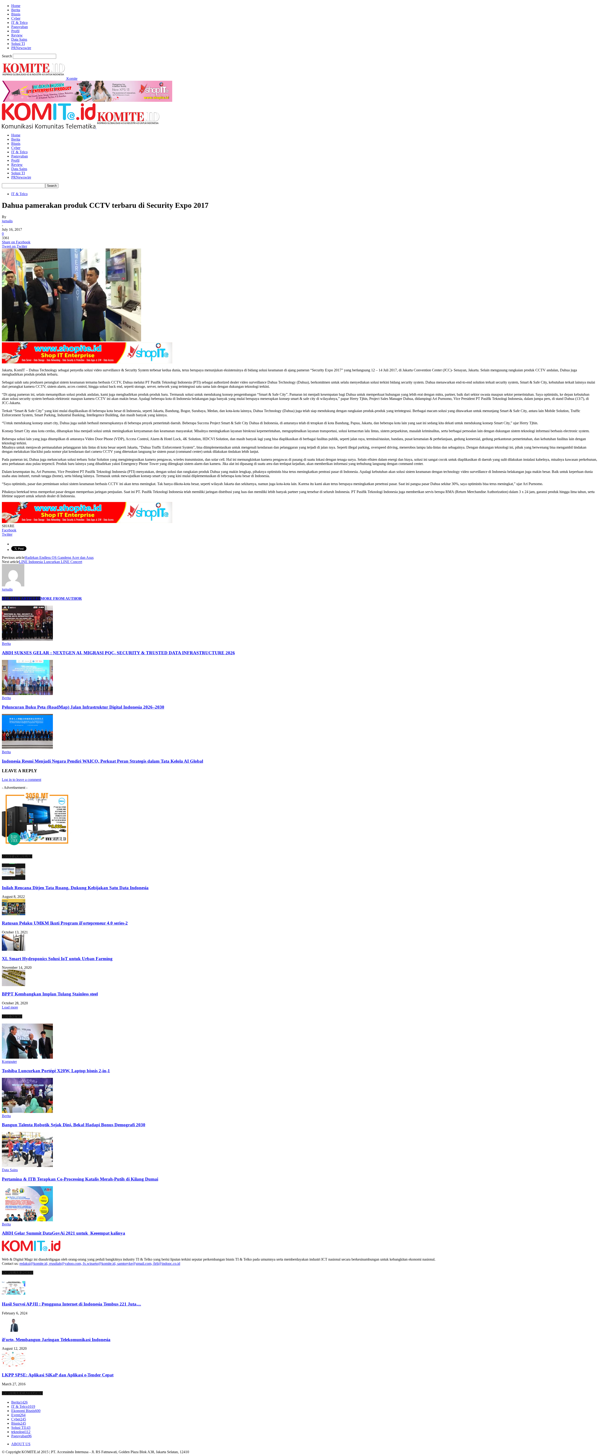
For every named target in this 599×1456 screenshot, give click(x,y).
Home (15, 6)
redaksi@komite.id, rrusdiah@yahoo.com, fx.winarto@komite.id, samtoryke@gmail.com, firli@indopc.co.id (99, 1264)
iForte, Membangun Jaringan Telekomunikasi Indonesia (56, 1339)
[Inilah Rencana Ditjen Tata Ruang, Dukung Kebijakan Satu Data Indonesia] (13, 879)
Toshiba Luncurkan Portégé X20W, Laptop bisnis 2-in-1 (56, 1070)
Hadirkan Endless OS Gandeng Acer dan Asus (59, 558)
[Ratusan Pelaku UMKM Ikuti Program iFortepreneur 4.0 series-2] (13, 914)
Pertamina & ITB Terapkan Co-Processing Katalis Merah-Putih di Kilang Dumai (80, 1179)
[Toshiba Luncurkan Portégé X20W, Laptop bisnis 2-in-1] (27, 1057)
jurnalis (7, 221)
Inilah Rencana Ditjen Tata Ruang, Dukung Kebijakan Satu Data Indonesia (75, 887)
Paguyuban (19, 27)
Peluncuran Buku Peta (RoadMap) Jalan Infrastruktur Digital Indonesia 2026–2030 (83, 707)
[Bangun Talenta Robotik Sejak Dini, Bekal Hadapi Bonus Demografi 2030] (27, 1112)
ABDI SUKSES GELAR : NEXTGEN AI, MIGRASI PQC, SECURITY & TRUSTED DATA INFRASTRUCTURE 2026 (118, 652)
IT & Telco (19, 23)
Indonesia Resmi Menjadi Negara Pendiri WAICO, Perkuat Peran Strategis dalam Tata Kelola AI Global (102, 761)
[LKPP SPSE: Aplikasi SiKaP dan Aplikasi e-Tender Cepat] (13, 1366)
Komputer (9, 1062)
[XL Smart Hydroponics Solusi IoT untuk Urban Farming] (13, 949)
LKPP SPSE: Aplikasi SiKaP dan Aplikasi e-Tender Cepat (57, 1374)
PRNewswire (21, 48)
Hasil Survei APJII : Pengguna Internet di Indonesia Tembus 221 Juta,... (71, 1304)
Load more (10, 1007)
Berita (15, 10)
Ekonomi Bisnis (25, 1411)
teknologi (20, 1432)
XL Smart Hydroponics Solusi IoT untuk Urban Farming (57, 958)
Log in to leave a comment (21, 780)
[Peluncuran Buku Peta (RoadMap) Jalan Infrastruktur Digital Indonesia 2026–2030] (27, 694)
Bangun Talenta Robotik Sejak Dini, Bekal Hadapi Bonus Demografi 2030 (73, 1124)
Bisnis (15, 14)
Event (18, 1415)
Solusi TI (18, 44)
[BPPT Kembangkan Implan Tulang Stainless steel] (13, 985)
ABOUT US (20, 1444)
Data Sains (19, 39)
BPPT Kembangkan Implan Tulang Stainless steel (50, 993)
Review (17, 35)
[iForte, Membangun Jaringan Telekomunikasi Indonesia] (13, 1330)
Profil (15, 31)
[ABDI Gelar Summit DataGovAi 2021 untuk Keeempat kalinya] (27, 1220)
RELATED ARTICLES (21, 598)
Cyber (15, 18)
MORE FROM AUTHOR (61, 598)
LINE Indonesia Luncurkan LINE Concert (50, 562)
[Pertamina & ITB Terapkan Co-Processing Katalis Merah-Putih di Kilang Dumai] (27, 1166)
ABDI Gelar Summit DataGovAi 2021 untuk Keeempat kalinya (63, 1233)
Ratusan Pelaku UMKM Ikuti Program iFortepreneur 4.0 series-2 (65, 923)
